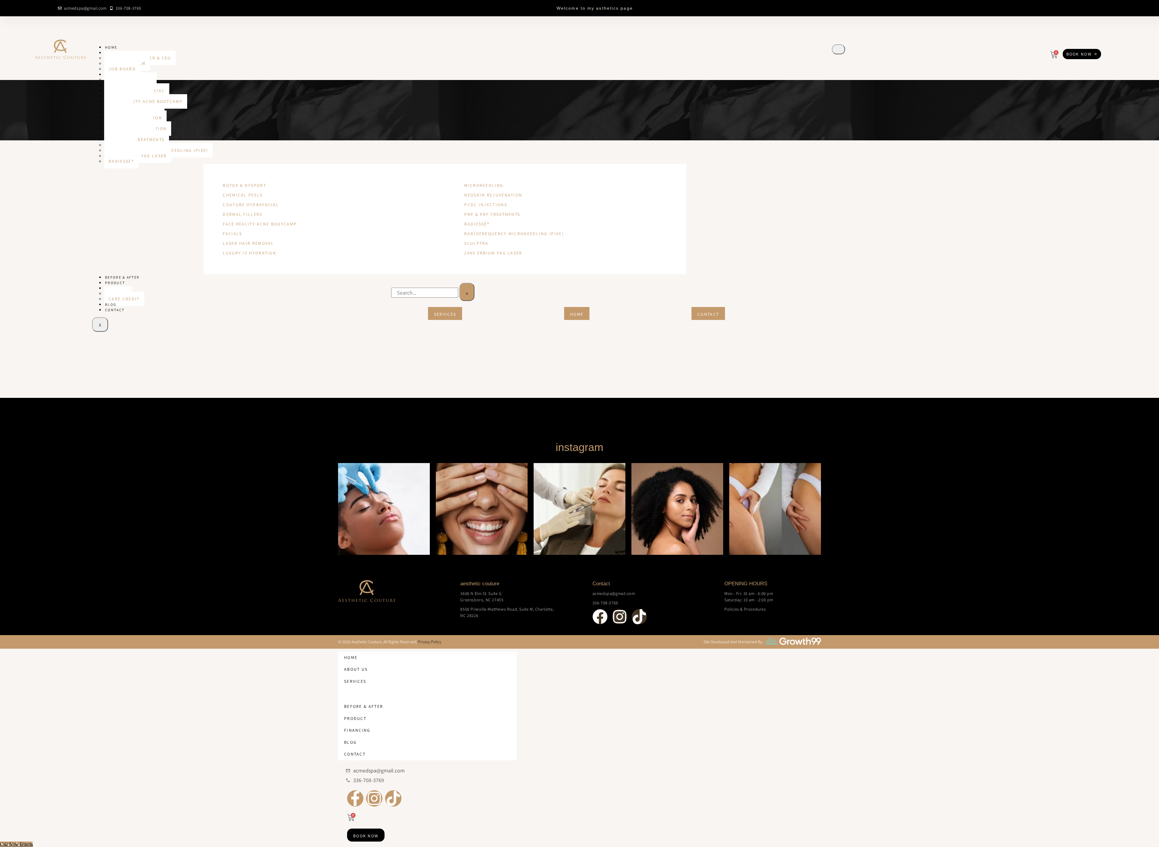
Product (115, 282)
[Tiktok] (1093, 7)
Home (111, 47)
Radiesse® (121, 161)
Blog (110, 304)
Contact (114, 310)
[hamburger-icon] (838, 49)
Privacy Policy (429, 641)
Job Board (122, 69)
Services (355, 681)
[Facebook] (1057, 7)
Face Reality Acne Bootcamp (146, 101)
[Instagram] (1075, 7)
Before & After (122, 277)
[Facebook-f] (355, 798)
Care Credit (124, 299)
